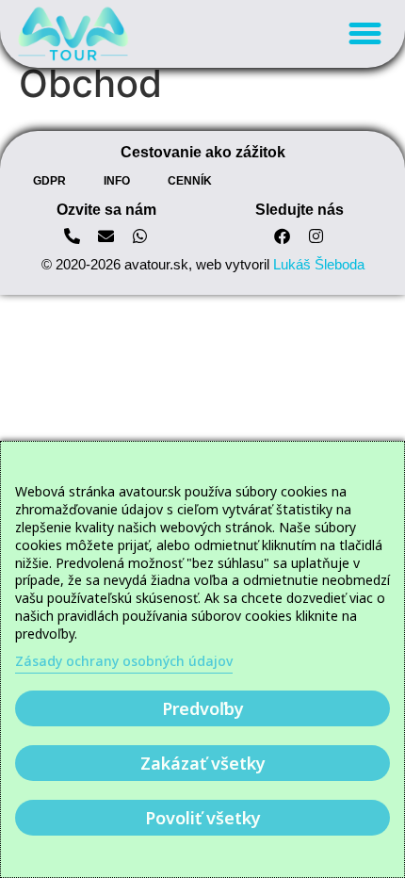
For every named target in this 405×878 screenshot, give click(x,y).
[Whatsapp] (139, 236)
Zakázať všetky (203, 763)
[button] (365, 34)
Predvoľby (203, 708)
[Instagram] (316, 236)
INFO (117, 180)
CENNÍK (190, 180)
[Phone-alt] (73, 236)
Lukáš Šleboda (318, 264)
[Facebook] (282, 236)
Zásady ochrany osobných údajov (124, 661)
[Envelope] (106, 236)
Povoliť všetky (203, 817)
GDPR (49, 180)
